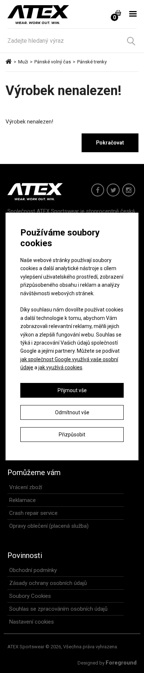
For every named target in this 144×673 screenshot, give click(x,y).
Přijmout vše (72, 390)
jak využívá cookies (60, 367)
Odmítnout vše (72, 412)
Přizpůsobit (72, 434)
